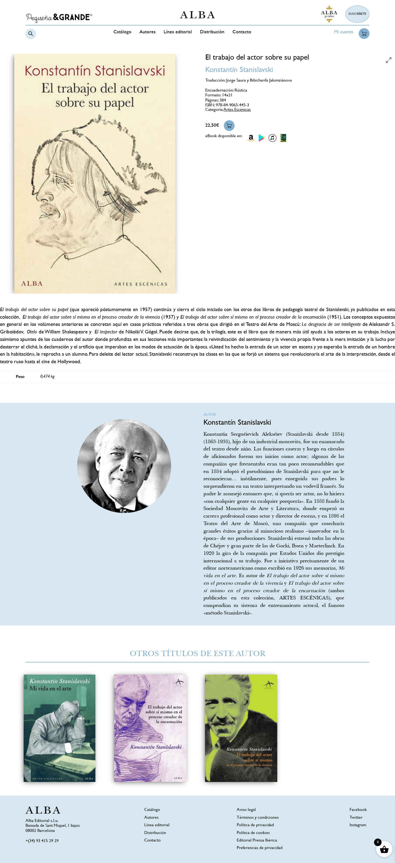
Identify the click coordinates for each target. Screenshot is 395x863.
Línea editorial (178, 32)
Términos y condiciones (258, 818)
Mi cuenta (343, 32)
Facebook (358, 810)
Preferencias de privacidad (259, 848)
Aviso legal (246, 810)
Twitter (356, 818)
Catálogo (122, 32)
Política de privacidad (255, 825)
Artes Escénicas (237, 110)
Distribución (212, 32)
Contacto (241, 32)
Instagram (358, 825)
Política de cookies (253, 833)
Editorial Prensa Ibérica (257, 841)
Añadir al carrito (229, 125)
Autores (147, 32)
